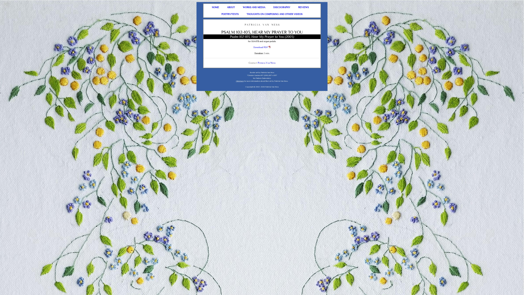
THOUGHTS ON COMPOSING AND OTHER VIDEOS (275, 14)
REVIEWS (303, 7)
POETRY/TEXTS (230, 14)
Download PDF (261, 47)
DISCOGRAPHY (281, 7)
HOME (215, 7)
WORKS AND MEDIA (254, 7)
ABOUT (231, 7)
